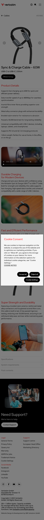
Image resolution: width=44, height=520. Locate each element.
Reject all (34, 274)
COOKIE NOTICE (10, 265)
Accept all (22, 274)
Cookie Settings (32, 280)
